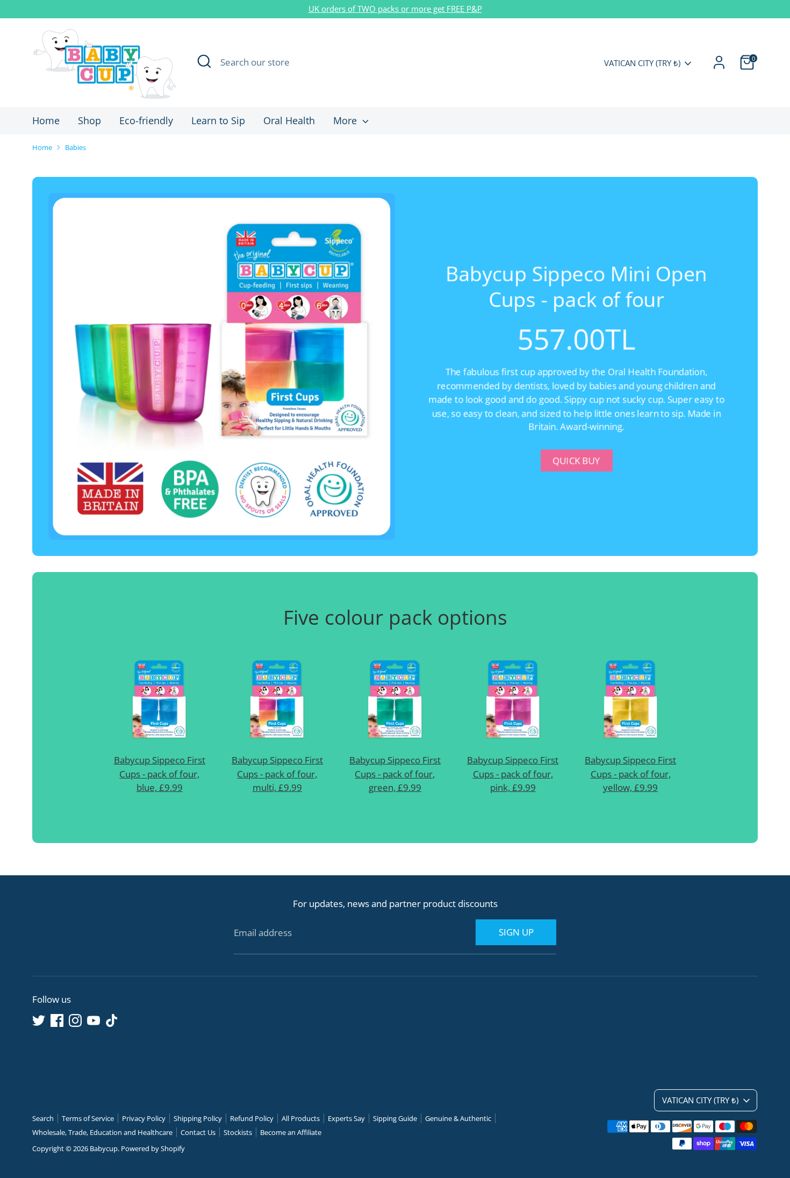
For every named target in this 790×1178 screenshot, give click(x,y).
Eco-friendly (146, 120)
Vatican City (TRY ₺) (642, 63)
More (346, 120)
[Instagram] (75, 1020)
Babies (75, 147)
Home (46, 120)
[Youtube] (93, 1020)
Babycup (104, 1148)
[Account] (719, 62)
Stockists (238, 1132)
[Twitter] (38, 1020)
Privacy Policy (144, 1118)
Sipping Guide (395, 1118)
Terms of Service (88, 1118)
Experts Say (346, 1118)
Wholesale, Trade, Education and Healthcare (102, 1132)
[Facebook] (57, 1020)
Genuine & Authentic (458, 1118)
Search (43, 1118)
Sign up (516, 932)
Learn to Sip (218, 120)
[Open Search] (204, 61)
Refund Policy (252, 1118)
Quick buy (576, 460)
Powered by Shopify (153, 1148)
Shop (89, 120)
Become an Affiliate (290, 1132)
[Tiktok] (111, 1020)
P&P (474, 8)
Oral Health (289, 120)
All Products (301, 1118)
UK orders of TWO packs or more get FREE (387, 8)
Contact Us (198, 1132)
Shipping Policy (198, 1118)
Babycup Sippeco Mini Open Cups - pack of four (576, 286)
